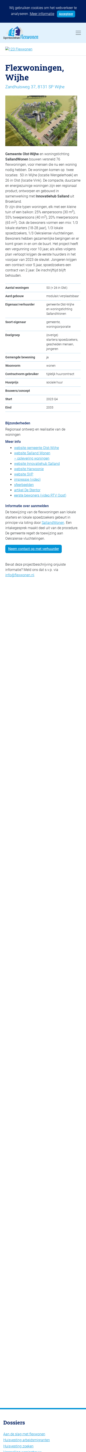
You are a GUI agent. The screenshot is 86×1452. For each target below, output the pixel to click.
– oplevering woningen (31, 458)
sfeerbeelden (24, 485)
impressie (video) (27, 479)
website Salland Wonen (32, 453)
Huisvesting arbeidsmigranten (26, 1440)
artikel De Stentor (27, 490)
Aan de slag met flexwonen (24, 1434)
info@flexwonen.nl (19, 575)
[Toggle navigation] (78, 33)
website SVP (23, 474)
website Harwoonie (29, 469)
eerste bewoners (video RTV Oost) (40, 495)
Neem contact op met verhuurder (33, 549)
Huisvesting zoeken (18, 1446)
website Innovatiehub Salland (37, 464)
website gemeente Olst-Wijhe (36, 448)
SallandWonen (53, 523)
